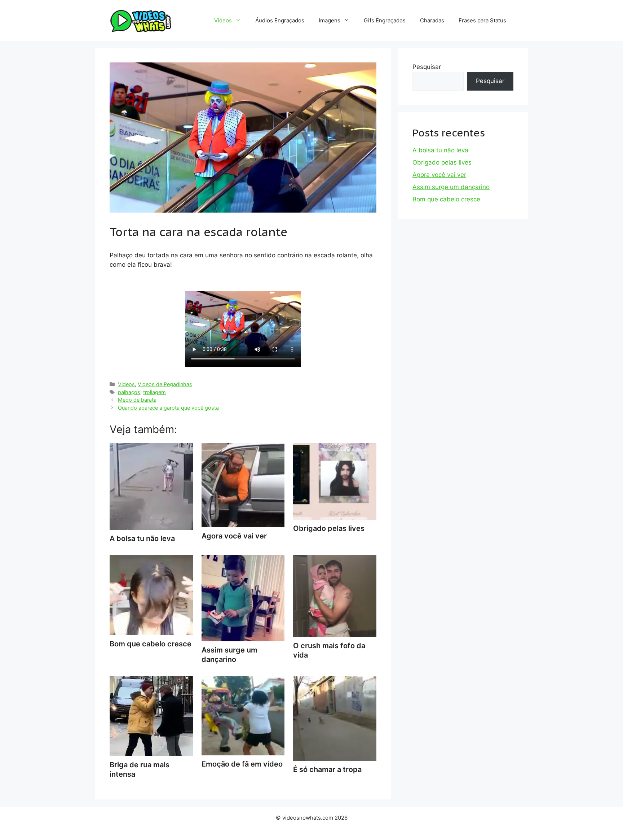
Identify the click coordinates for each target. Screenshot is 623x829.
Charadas (432, 20)
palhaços (129, 392)
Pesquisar (426, 66)
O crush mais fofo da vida (329, 650)
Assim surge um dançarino (229, 655)
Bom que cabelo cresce (446, 199)
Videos (223, 20)
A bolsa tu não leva (440, 150)
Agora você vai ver (439, 174)
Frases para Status (482, 20)
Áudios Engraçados (279, 20)
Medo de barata (137, 400)
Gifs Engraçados (385, 20)
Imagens (329, 20)
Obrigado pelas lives (442, 162)
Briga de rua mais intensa (139, 769)
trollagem (154, 392)
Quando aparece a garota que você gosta (168, 408)
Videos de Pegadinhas (165, 384)
